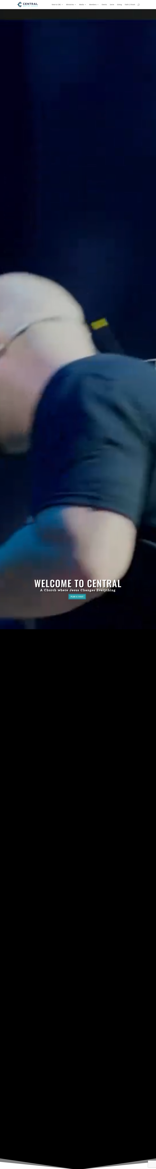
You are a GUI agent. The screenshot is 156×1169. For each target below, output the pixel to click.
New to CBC (56, 5)
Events (104, 5)
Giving (119, 5)
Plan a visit (77, 596)
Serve (112, 5)
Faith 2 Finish (130, 5)
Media (81, 5)
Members (93, 5)
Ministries (70, 5)
